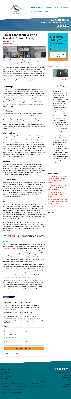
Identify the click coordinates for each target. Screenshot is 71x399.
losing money (33, 78)
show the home (13, 116)
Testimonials (64, 8)
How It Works (48, 8)
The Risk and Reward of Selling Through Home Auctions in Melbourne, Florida (57, 187)
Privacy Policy (66, 387)
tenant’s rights (28, 92)
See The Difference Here (58, 55)
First (5, 332)
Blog (68, 389)
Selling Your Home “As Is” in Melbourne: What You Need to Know (57, 194)
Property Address (10, 335)
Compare (55, 8)
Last (26, 332)
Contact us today (12, 237)
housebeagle (8, 44)
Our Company (66, 382)
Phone (6, 341)
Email (27, 341)
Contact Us (38, 11)
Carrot (20, 392)
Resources (67, 384)
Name (6, 326)
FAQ (32, 11)
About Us (45, 11)
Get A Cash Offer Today (48, 22)
